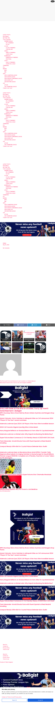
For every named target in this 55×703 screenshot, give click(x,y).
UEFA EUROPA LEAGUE (9, 76)
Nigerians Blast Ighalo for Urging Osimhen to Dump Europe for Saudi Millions (27, 454)
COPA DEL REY (9, 49)
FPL (4, 67)
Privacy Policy (6, 647)
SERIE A (6, 51)
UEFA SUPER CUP (8, 80)
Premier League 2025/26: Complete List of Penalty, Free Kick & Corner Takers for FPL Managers (27, 457)
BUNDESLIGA (7, 55)
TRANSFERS (6, 65)
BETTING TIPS (6, 38)
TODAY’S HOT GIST (7, 88)
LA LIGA (6, 46)
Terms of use (11, 697)
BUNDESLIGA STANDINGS (12, 57)
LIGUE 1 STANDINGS (10, 62)
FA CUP (7, 44)
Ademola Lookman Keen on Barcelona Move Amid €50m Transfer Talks (25, 452)
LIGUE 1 (6, 60)
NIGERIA (5, 68)
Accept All (40, 700)
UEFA (4, 73)
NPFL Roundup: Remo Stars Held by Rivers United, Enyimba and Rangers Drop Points (27, 414)
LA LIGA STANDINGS (10, 47)
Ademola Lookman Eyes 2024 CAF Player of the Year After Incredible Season (27, 424)
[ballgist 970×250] (27, 229)
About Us (5, 644)
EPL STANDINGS (10, 42)
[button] (27, 91)
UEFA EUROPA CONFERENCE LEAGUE (13, 78)
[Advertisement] (27, 10)
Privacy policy (18, 697)
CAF (4, 83)
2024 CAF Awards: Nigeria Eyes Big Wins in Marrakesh (19, 427)
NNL (5, 72)
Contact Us (5, 646)
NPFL (5, 70)
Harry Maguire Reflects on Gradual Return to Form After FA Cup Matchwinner (27, 431)
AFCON (6, 85)
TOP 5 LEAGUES (7, 39)
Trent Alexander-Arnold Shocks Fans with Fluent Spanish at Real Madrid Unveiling (25, 442)
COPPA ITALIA (9, 54)
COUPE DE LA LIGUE (10, 63)
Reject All (14, 700)
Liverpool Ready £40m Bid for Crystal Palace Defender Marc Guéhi (23, 446)
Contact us (4, 697)
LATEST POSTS (6, 34)
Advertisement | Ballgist (11, 411)
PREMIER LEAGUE (8, 41)
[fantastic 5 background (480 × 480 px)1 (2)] (27, 527)
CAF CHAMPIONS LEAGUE (10, 86)
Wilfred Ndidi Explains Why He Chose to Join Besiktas (18, 489)
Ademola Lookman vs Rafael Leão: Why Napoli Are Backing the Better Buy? (26, 434)
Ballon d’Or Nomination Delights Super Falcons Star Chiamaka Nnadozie (25, 475)
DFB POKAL (8, 59)
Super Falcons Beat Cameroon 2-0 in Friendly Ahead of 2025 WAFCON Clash (27, 438)
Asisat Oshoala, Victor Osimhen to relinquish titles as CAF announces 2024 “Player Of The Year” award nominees (26, 419)
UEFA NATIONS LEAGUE (10, 81)
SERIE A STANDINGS (10, 52)
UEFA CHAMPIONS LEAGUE (10, 75)
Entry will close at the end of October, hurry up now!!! (24, 408)
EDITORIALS (6, 36)
